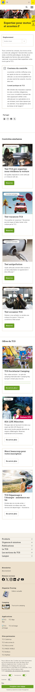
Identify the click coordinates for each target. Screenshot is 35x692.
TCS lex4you (6, 652)
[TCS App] (4, 620)
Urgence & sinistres (33, 2)
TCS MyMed (6, 655)
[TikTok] (18, 579)
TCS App (11, 620)
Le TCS (5, 549)
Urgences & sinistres (11, 542)
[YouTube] (22, 579)
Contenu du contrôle (17, 68)
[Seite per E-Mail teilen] (7, 119)
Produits (6, 539)
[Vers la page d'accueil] (3, 2)
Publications (8, 546)
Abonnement (6, 571)
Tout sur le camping (18, 605)
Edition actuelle (17, 591)
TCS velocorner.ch (8, 642)
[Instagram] (11, 579)
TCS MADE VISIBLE (8, 649)
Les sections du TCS (11, 553)
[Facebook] (3, 579)
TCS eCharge (13, 626)
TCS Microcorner (7, 645)
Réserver (9, 183)
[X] (7, 579)
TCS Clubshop (6, 639)
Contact (29, 2)
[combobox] (14, 41)
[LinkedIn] (15, 579)
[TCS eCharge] (5, 626)
